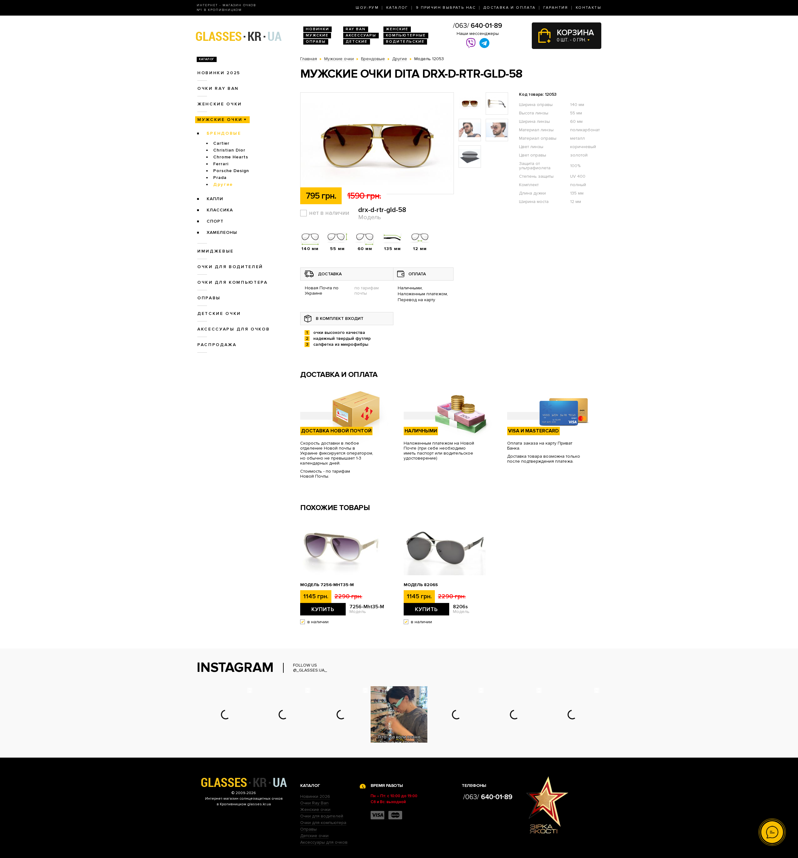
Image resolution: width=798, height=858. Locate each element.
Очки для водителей (230, 266)
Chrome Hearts (230, 157)
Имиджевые (215, 251)
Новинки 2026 (315, 796)
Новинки (317, 29)
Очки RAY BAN (218, 88)
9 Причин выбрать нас (446, 7)
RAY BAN (356, 29)
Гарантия (555, 7)
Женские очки (219, 104)
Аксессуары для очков (233, 329)
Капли (215, 198)
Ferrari (220, 163)
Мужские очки (220, 119)
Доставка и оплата (509, 7)
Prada (220, 177)
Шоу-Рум (367, 7)
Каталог (397, 7)
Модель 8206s (421, 584)
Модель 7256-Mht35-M (327, 584)
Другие (223, 184)
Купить (322, 609)
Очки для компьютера (232, 282)
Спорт (215, 221)
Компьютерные (406, 35)
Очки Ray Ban (314, 803)
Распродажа (217, 344)
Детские (357, 41)
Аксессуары (361, 35)
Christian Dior (229, 150)
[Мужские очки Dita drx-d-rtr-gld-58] (377, 144)
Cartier (221, 143)
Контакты (588, 7)
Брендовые (224, 133)
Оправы (316, 41)
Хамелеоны (222, 232)
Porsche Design (231, 170)
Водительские (405, 41)
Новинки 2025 (218, 72)
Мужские (317, 35)
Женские (397, 29)
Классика (220, 210)
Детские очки (219, 313)
